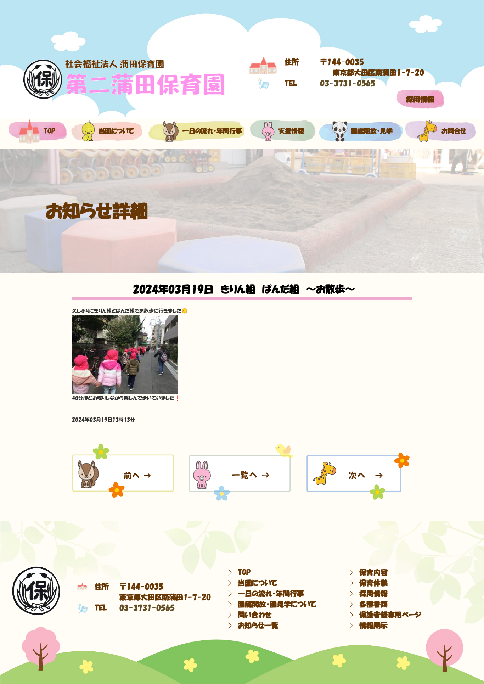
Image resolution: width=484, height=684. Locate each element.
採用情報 (420, 99)
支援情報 (291, 131)
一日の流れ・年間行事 (206, 131)
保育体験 (373, 583)
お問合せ (452, 131)
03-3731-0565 (347, 83)
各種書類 (373, 604)
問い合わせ (254, 614)
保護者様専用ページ (390, 614)
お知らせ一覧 (258, 625)
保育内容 (373, 572)
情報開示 (373, 625)
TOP (244, 572)
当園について (114, 131)
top (49, 131)
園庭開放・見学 (369, 131)
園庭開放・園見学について (277, 604)
